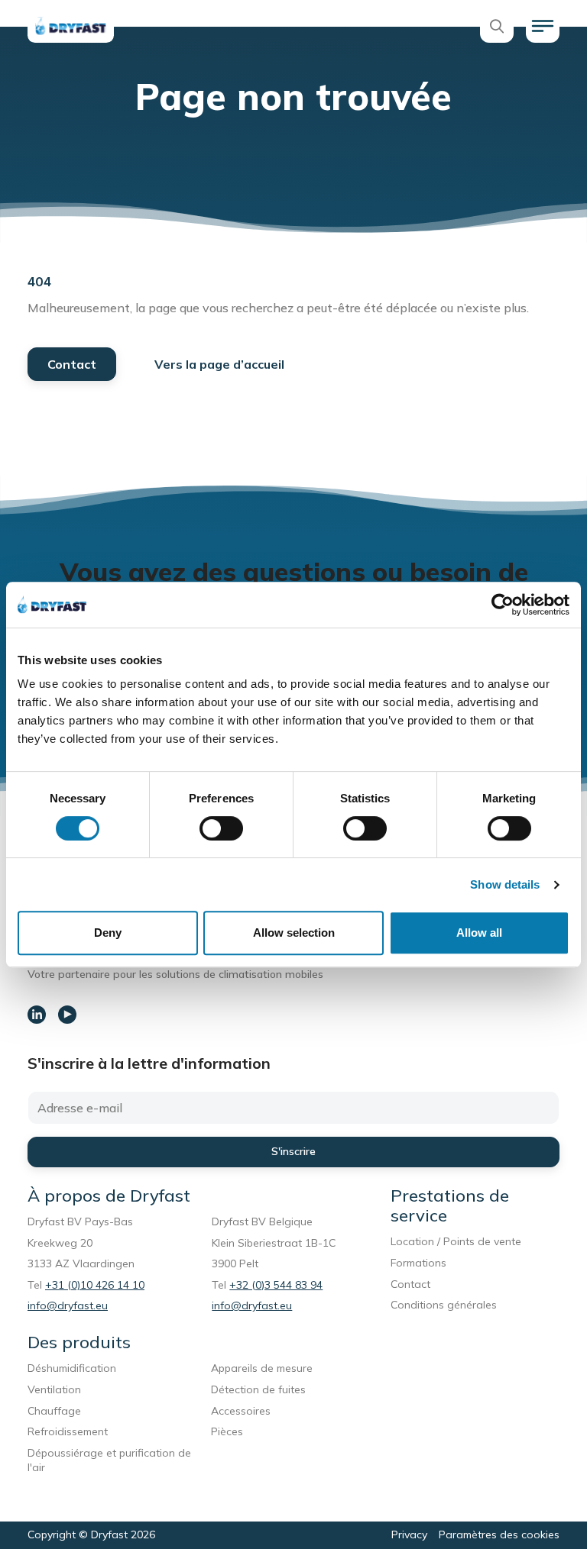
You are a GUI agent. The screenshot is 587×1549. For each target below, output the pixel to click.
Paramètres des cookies (499, 1534)
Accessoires (241, 1411)
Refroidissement (68, 1431)
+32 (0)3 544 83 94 (276, 1285)
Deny (108, 932)
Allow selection (294, 932)
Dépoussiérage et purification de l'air (109, 1460)
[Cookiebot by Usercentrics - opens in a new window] (502, 604)
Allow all (479, 932)
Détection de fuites (258, 1389)
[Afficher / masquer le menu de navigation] (542, 26)
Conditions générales (444, 1305)
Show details (505, 884)
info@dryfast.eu (68, 1305)
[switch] (221, 828)
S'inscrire (293, 1151)
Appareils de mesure (262, 1368)
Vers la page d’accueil (219, 364)
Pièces (227, 1431)
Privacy (409, 1534)
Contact (71, 364)
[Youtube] (67, 1014)
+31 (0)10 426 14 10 (94, 1285)
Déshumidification (72, 1368)
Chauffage (54, 1411)
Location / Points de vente (456, 1241)
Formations (418, 1263)
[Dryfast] (71, 26)
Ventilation (54, 1389)
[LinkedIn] (37, 1014)
